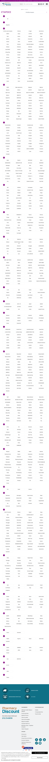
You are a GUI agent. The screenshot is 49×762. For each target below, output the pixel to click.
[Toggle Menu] (47, 4)
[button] (24, 4)
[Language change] (39, 3)
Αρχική (22, 9)
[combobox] (36, 12)
